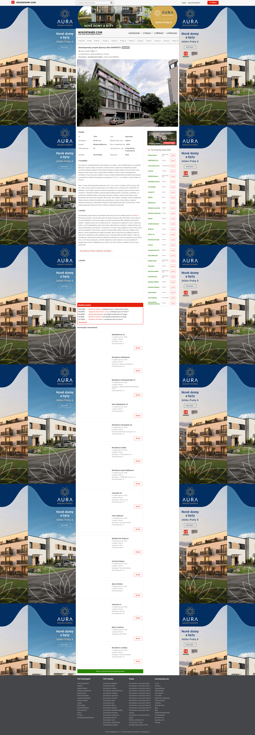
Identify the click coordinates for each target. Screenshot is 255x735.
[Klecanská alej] (110, 556)
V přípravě (158, 33)
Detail (138, 393)
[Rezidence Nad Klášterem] (94, 594)
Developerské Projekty (95, 74)
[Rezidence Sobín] (94, 540)
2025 (125, 379)
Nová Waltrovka (153, 302)
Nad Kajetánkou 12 (119, 481)
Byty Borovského (153, 286)
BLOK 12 (150, 202)
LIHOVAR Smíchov (154, 265)
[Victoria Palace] (94, 724)
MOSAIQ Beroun (153, 297)
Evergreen (151, 254)
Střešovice (99, 266)
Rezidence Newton (153, 239)
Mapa (184, 3)
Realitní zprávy (194, 3)
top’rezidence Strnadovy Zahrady (154, 212)
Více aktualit (82, 337)
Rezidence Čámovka (154, 276)
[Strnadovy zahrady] (162, 147)
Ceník (173, 170)
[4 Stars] (113, 64)
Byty (81, 266)
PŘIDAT (213, 2)
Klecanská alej (152, 191)
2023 (125, 484)
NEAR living (152, 281)
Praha (89, 41)
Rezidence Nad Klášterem (123, 586)
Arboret (150, 233)
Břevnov (87, 266)
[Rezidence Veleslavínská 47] (94, 436)
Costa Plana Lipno (153, 180)
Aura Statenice (152, 270)
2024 (125, 430)
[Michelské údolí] (110, 660)
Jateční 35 (151, 318)
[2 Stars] (93, 64)
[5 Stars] (123, 64)
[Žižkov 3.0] (110, 451)
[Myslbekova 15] (94, 385)
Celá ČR (81, 41)
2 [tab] (126, 139)
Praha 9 (166, 41)
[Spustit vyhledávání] (111, 3)
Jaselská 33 (117, 611)
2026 (125, 588)
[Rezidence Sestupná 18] (94, 515)
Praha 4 (123, 41)
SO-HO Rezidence (153, 223)
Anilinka (150, 186)
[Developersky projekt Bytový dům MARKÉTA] (127, 109)
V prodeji (147, 33)
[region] (110, 297)
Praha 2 (106, 41)
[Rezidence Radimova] (94, 410)
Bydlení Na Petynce (120, 691)
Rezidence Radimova (121, 402)
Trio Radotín (152, 260)
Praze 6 (135, 230)
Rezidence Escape (153, 312)
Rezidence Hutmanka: (96, 334)
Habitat (150, 244)
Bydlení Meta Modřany (96, 329)
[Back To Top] (250, 733)
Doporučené (134, 33)
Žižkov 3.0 (151, 228)
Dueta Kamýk (152, 207)
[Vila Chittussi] (94, 645)
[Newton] (110, 342)
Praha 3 (114, 41)
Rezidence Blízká (153, 217)
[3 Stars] (103, 64)
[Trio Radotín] (127, 46)
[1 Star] (83, 64)
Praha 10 (175, 41)
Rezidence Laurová (154, 291)
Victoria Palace (118, 716)
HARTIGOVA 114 (153, 175)
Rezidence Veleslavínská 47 (123, 428)
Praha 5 (132, 41)
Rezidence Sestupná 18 (121, 507)
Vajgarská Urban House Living (98, 327)
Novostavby (82, 74)
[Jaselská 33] (94, 619)
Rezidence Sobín (119, 532)
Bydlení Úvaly (152, 307)
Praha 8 (157, 41)
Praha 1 (97, 41)
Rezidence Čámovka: (95, 332)
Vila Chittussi (117, 637)
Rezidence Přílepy (94, 324)
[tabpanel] (127, 109)
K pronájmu (172, 33)
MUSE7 (150, 196)
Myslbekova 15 (118, 377)
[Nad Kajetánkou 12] (94, 489)
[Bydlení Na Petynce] (94, 699)
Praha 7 (149, 41)
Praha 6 (140, 41)
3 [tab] (128, 139)
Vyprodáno (124, 57)
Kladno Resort (152, 170)
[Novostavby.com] (26, 2)
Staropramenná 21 (153, 249)
